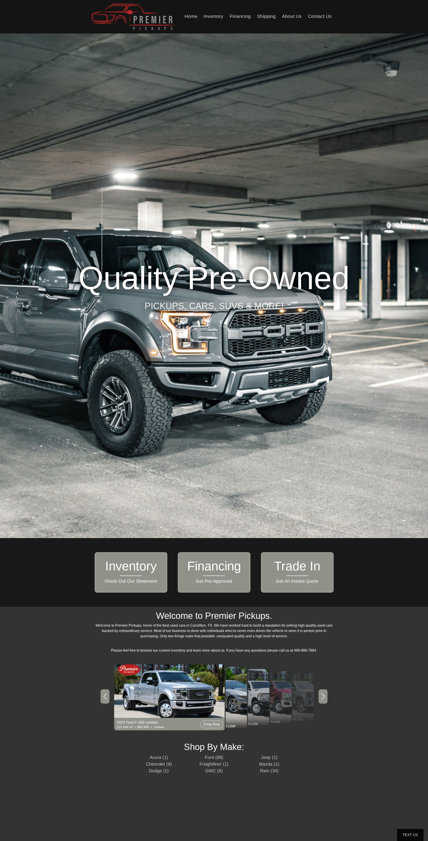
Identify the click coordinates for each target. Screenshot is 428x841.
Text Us (410, 835)
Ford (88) (214, 757)
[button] (105, 696)
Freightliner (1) (214, 764)
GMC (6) (214, 770)
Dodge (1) (159, 770)
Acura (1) (159, 757)
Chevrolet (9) (159, 764)
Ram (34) (269, 770)
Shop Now (104, 713)
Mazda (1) (269, 764)
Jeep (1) (269, 757)
